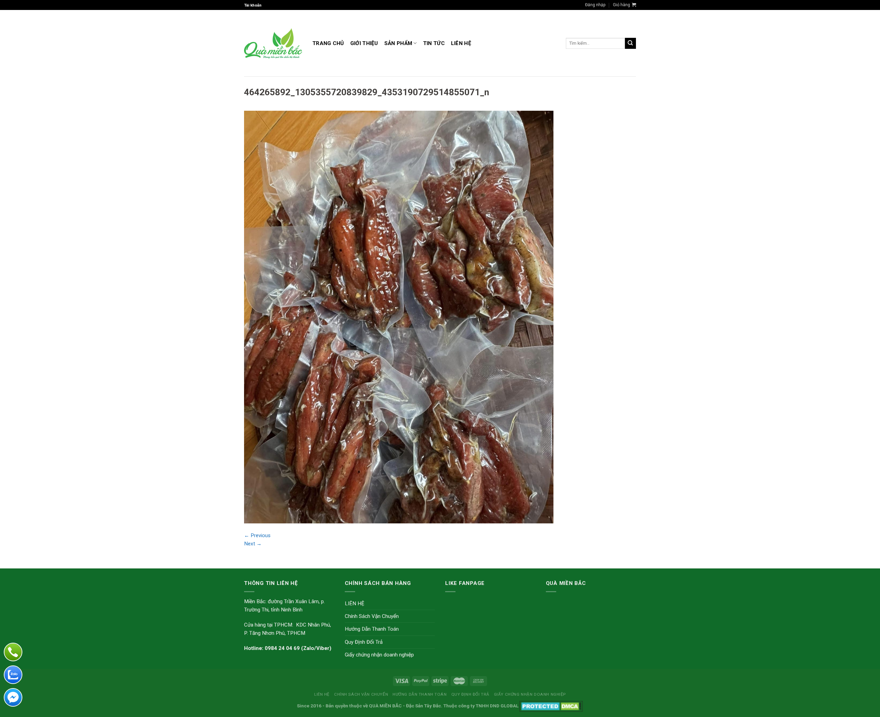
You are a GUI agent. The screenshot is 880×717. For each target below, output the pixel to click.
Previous (257, 535)
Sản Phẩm (398, 43)
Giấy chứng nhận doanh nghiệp (379, 655)
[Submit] (630, 43)
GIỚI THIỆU (364, 43)
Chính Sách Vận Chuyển (372, 616)
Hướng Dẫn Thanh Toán (372, 629)
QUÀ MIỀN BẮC (385, 705)
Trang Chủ (328, 43)
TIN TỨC (434, 43)
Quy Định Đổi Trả (364, 642)
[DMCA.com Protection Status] (551, 705)
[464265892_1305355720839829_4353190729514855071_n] (398, 317)
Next (253, 544)
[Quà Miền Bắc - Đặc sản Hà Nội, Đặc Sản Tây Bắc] (273, 43)
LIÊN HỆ (461, 43)
